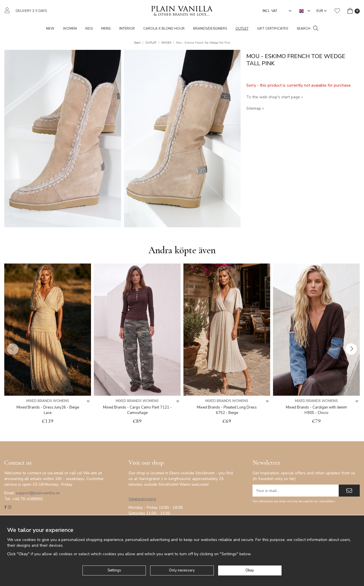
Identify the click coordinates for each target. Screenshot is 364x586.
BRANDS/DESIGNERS (210, 28)
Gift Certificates (272, 28)
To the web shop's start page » (274, 97)
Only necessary (182, 570)
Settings (114, 570)
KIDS (89, 28)
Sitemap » (255, 108)
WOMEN (70, 28)
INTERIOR (127, 28)
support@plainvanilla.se (38, 493)
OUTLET (242, 28)
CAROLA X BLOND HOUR (164, 28)
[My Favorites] (337, 11)
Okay (249, 570)
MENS (106, 28)
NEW (50, 28)
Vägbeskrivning (142, 499)
